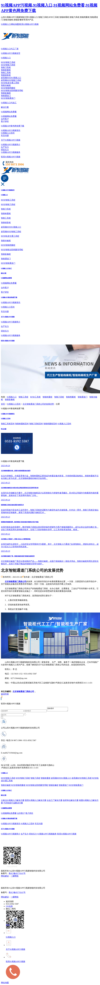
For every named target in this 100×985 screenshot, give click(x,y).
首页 (3, 404)
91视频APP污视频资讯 (10, 130)
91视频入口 (6, 24)
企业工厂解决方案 (54, 800)
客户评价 (5, 121)
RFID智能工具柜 (8, 62)
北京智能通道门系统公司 (23, 691)
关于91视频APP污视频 (10, 140)
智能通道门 (6, 96)
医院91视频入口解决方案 (35, 800)
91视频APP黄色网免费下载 (12, 126)
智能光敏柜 (6, 85)
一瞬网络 (15, 876)
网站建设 (5, 876)
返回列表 (5, 694)
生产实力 (5, 147)
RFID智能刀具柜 (8, 65)
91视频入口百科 (8, 133)
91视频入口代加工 (9, 103)
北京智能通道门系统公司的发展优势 (38, 404)
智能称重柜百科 (22, 424)
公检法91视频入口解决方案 (12, 800)
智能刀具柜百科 (36, 424)
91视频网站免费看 (9, 112)
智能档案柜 (71, 397)
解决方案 (5, 107)
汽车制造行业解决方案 (13, 803)
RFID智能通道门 (8, 98)
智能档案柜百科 (50, 424)
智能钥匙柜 (6, 75)
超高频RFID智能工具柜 (11, 80)
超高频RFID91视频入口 (11, 78)
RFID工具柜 (35, 397)
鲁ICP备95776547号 (17, 873)
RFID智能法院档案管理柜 (12, 90)
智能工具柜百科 (8, 424)
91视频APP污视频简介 (10, 145)
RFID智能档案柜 (8, 88)
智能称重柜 (6, 70)
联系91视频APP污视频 (29, 24)
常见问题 (5, 135)
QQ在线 (9, 906)
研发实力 (5, 150)
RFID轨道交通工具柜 (10, 83)
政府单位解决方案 (71, 800)
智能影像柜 (6, 93)
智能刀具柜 (6, 67)
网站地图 (15, 24)
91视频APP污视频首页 (10, 53)
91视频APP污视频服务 (10, 152)
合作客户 (5, 119)
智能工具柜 (6, 73)
